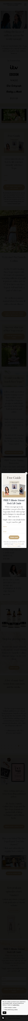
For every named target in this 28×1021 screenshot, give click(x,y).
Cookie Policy (16, 1005)
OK (4, 1012)
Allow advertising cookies (11, 1009)
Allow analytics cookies (10, 1007)
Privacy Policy (17, 544)
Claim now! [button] (14, 537)
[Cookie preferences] (3, 1018)
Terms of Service (12, 546)
